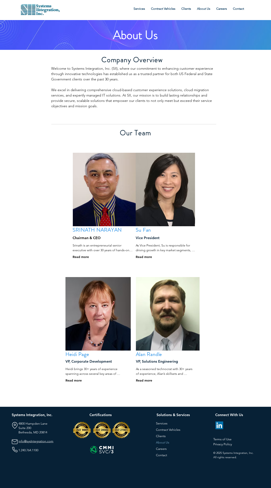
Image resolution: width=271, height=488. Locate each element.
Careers (161, 449)
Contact (161, 455)
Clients (161, 436)
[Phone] (15, 450)
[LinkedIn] (219, 425)
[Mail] (15, 442)
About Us (162, 442)
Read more (81, 257)
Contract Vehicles (168, 430)
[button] (203, 9)
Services (161, 423)
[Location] (15, 425)
